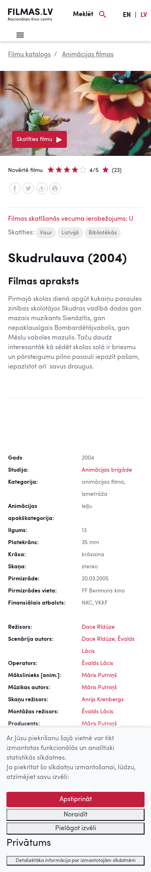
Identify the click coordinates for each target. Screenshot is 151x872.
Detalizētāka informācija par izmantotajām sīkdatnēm (76, 860)
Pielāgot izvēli (75, 828)
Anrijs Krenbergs (103, 699)
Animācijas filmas (88, 55)
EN (127, 15)
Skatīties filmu (34, 139)
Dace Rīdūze (98, 627)
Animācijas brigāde (107, 470)
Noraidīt (75, 815)
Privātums (28, 843)
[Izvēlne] (20, 35)
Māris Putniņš (99, 675)
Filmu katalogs (29, 55)
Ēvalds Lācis (97, 663)
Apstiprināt (76, 799)
